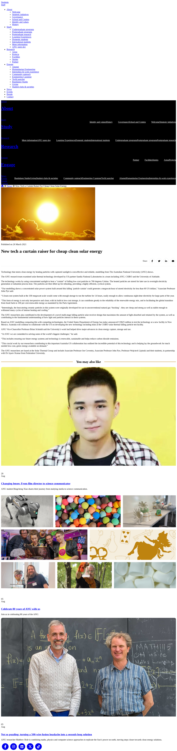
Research (11, 49)
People (10, 94)
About (9, 9)
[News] (88, 465)
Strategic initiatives (20, 14)
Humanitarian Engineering (23, 69)
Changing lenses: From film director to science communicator (35, 483)
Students (5, 2)
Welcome (16, 12)
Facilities (16, 57)
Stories (15, 59)
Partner (15, 62)
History (15, 24)
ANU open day (19, 47)
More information (20, 44)
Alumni (15, 67)
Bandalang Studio (20, 82)
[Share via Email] (173, 261)
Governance (17, 17)
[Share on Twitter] (159, 261)
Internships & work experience (25, 72)
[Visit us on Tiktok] (38, 746)
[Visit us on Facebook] (5, 746)
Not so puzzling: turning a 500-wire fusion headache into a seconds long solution (46, 734)
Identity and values (20, 22)
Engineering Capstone (22, 77)
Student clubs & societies (23, 87)
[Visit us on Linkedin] (22, 746)
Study (9, 27)
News (9, 89)
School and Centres (20, 19)
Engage (10, 64)
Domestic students (20, 39)
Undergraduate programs (23, 29)
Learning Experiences (21, 37)
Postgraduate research (21, 34)
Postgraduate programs (22, 32)
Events (10, 92)
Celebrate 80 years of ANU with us (20, 608)
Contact (10, 97)
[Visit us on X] (30, 746)
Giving (15, 84)
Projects (15, 54)
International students (21, 42)
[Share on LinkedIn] (166, 261)
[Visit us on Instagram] (13, 746)
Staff (3, 5)
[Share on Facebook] (152, 261)
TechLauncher (18, 79)
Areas (14, 52)
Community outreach (21, 74)
